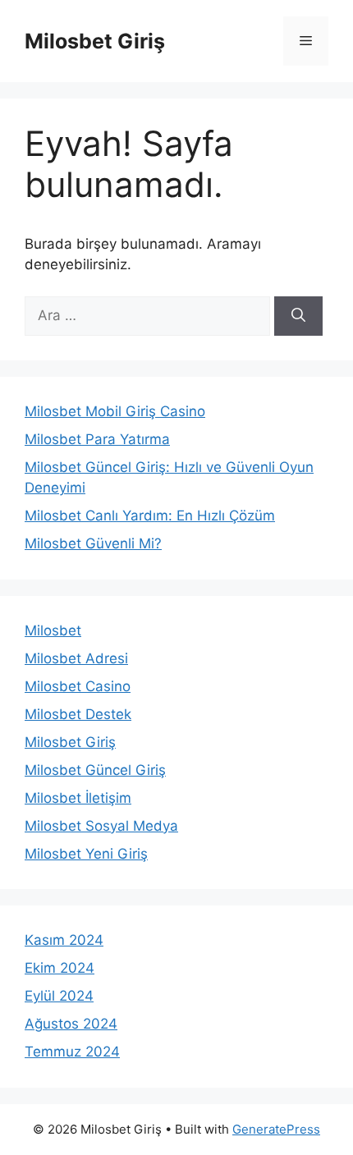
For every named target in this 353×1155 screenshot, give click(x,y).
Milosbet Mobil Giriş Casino (115, 411)
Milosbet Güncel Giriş (95, 770)
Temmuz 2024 (72, 1051)
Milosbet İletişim (78, 798)
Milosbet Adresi (76, 658)
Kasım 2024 (64, 940)
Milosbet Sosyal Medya (101, 826)
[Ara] (298, 316)
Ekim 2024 (59, 968)
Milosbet (53, 630)
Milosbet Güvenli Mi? (93, 543)
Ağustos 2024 (71, 1023)
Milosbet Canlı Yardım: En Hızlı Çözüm (150, 515)
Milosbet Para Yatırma (97, 439)
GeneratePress (276, 1129)
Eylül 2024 (59, 996)
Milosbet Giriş (95, 41)
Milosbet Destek (78, 714)
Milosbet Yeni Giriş (86, 854)
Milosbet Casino (78, 686)
